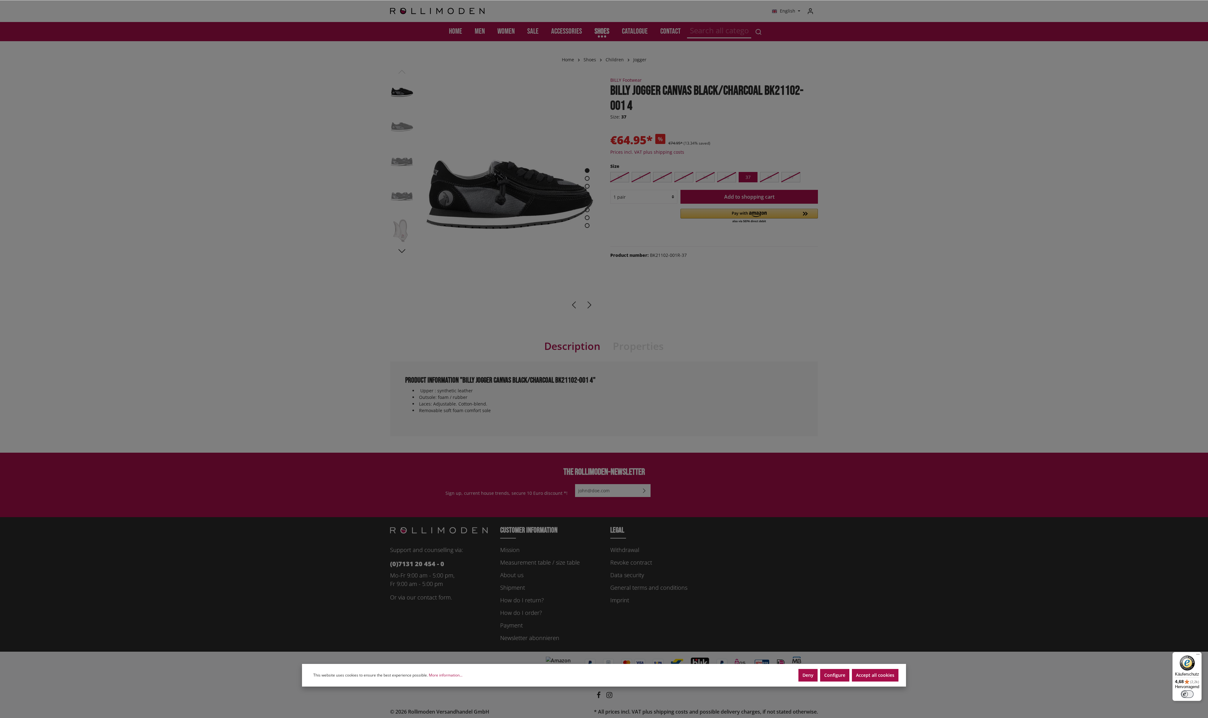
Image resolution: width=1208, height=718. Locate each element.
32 (662, 177)
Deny (808, 675)
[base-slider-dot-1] (587, 170)
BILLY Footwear (626, 80)
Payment (511, 625)
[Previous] (574, 305)
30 (619, 177)
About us (511, 575)
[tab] (572, 346)
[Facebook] (599, 696)
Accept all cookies (875, 675)
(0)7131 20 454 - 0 (417, 564)
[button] (749, 216)
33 (683, 177)
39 (790, 177)
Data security (627, 575)
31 (641, 177)
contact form (434, 597)
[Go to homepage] (437, 11)
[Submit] (644, 490)
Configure (834, 675)
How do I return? (522, 600)
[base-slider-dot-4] (587, 194)
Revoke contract (631, 562)
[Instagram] (609, 696)
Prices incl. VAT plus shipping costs (647, 152)
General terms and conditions (648, 587)
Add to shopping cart (749, 196)
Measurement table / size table (540, 562)
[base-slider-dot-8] (587, 225)
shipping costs (671, 711)
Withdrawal (624, 550)
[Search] (758, 31)
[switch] (1187, 694)
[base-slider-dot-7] (587, 217)
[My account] (810, 11)
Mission (510, 550)
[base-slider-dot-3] (587, 186)
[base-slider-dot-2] (587, 178)
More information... (445, 675)
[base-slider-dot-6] (587, 209)
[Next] (589, 305)
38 (769, 177)
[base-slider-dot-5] (587, 202)
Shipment (512, 587)
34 (705, 177)
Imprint (619, 600)
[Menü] (1198, 656)
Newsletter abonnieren (529, 638)
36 (726, 177)
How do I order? (521, 612)
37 (748, 177)
